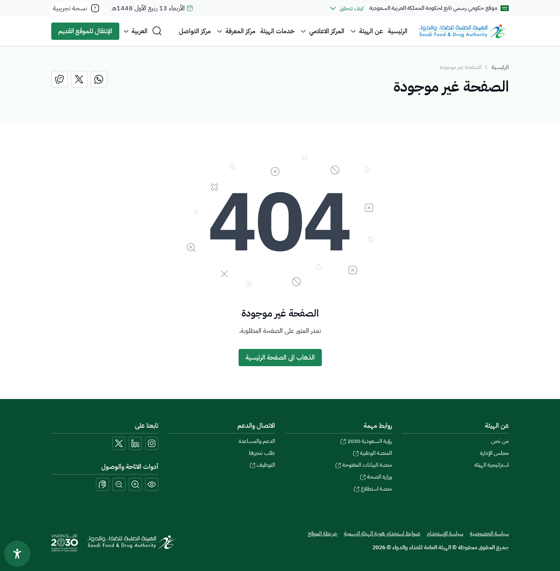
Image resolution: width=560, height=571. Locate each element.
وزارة (379, 476)
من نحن (500, 441)
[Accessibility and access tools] (102, 484)
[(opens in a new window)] (99, 79)
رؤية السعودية (369, 441)
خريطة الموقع (322, 533)
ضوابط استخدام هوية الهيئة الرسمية (382, 533)
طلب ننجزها (262, 453)
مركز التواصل (195, 31)
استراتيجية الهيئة (491, 465)
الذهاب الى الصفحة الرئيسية (280, 357)
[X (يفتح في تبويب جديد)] (118, 443)
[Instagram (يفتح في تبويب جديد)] (151, 443)
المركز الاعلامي (326, 31)
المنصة (376, 453)
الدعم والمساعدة (257, 441)
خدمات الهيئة (277, 31)
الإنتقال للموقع (85, 31)
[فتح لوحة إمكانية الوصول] (17, 554)
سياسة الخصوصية (489, 533)
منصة (376, 488)
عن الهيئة (371, 31)
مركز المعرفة (240, 31)
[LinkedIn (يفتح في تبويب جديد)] (135, 443)
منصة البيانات (367, 465)
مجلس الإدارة (494, 453)
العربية (140, 31)
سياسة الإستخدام (445, 533)
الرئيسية (397, 31)
